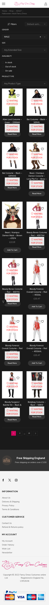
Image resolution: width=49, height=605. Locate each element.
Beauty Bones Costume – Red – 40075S (12, 290)
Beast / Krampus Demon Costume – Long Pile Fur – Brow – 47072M (37, 177)
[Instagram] (16, 480)
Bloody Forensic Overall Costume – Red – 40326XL (37, 348)
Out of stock (10, 66)
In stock (8, 62)
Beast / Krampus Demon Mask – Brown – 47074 (12, 235)
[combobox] (24, 37)
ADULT (19, 11)
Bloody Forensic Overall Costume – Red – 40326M (12, 348)
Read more (12, 134)
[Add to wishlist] (18, 94)
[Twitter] (9, 480)
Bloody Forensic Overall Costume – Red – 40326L (37, 292)
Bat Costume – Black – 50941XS (12, 174)
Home (4, 11)
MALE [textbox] (22, 36)
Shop (11, 11)
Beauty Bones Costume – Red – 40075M (37, 233)
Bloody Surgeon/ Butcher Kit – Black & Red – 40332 (12, 405)
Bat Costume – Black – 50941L (37, 120)
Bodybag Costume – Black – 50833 (37, 403)
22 (29, 433)
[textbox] (22, 50)
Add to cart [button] (12, 250)
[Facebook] (3, 480)
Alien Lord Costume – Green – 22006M (12, 120)
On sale (8, 70)
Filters (13, 24)
